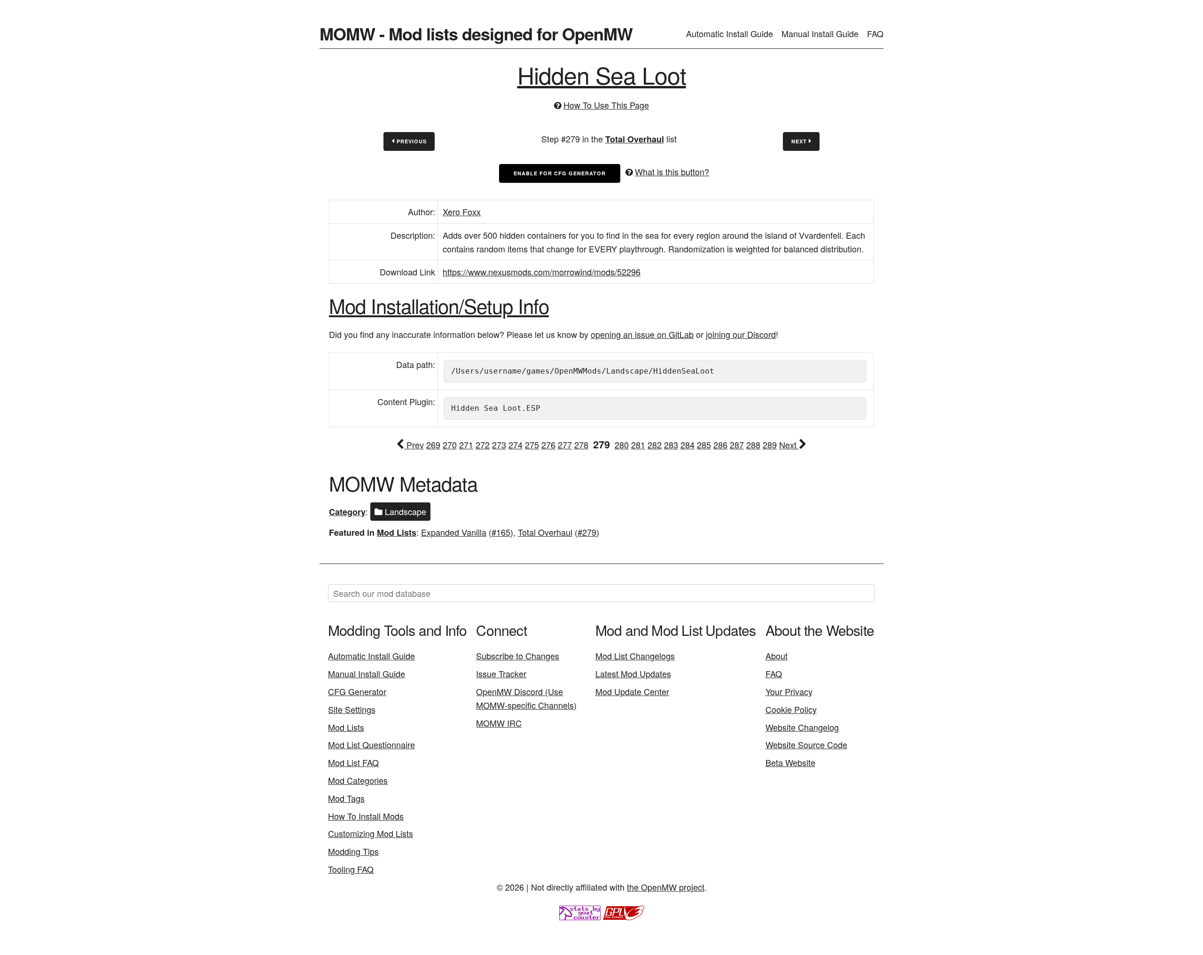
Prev (414, 444)
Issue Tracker (501, 673)
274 (515, 444)
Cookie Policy (791, 709)
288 (753, 444)
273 (499, 444)
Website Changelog (802, 727)
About (777, 656)
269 (433, 444)
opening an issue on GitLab (642, 334)
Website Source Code (806, 744)
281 (638, 444)
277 (565, 444)
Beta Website (790, 762)
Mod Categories (358, 780)
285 (704, 444)
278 (581, 444)
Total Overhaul (634, 139)
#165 (501, 532)
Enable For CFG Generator (560, 173)
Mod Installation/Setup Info (439, 305)
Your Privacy (789, 691)
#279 (587, 532)
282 (655, 444)
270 (450, 444)
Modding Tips (353, 851)
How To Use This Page (606, 105)
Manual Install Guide (820, 33)
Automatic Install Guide (729, 33)
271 (466, 444)
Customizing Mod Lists (370, 833)
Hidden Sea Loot (601, 74)
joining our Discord (741, 334)
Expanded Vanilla (453, 532)
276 (548, 444)
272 (483, 444)
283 (671, 444)
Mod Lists (396, 532)
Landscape (404, 511)
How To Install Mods (366, 816)
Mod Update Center (632, 691)
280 (622, 444)
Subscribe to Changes (517, 656)
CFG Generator (357, 691)
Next (800, 141)
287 (737, 444)
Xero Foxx (462, 211)
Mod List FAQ (353, 762)
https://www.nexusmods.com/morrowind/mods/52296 (542, 272)
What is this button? (672, 171)
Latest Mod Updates (633, 673)
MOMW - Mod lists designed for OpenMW (476, 33)
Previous (411, 141)
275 (532, 444)
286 (720, 444)
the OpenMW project (665, 887)
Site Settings (351, 709)
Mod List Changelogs (635, 656)
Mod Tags (346, 798)
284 (687, 444)
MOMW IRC (499, 723)
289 (770, 444)
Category (347, 512)
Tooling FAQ (351, 869)
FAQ (875, 33)
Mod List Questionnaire (371, 744)
